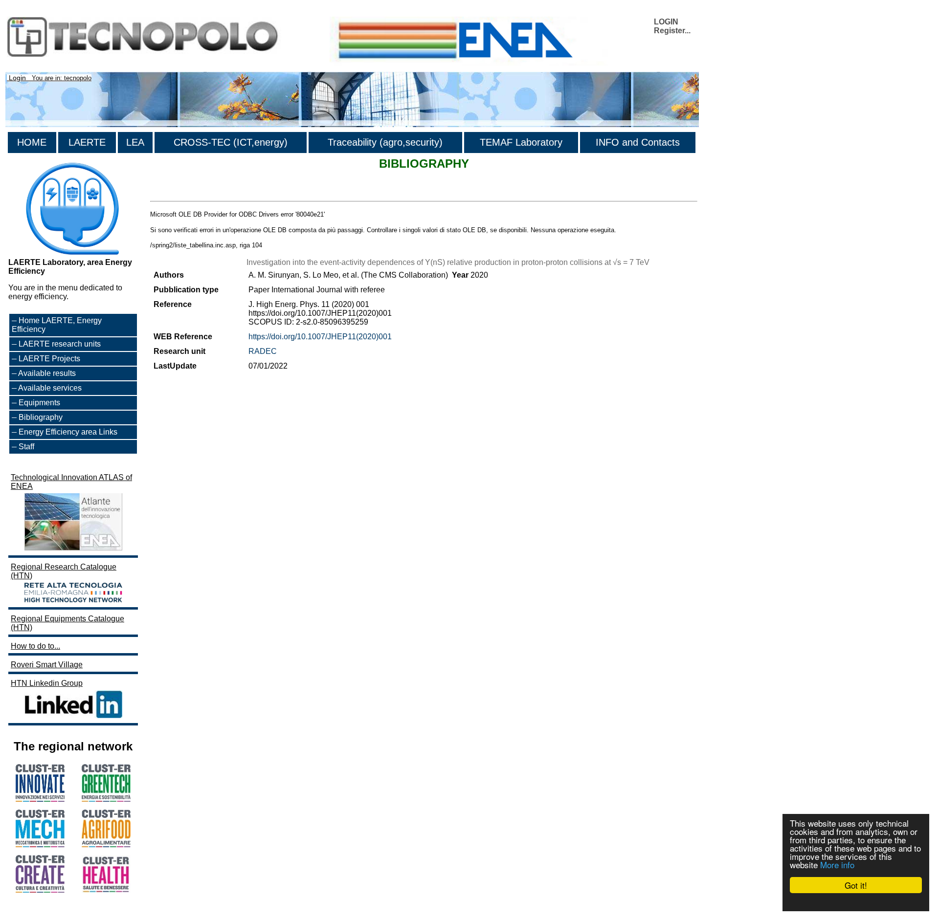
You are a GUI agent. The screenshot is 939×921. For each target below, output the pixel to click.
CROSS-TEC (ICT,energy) (231, 142)
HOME (31, 142)
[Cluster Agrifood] (106, 844)
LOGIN (666, 22)
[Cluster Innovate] (40, 799)
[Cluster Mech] (40, 844)
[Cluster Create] (40, 890)
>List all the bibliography (192, 192)
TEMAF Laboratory (521, 142)
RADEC (262, 351)
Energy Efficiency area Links (68, 432)
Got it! (856, 885)
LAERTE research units (60, 344)
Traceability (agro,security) (385, 142)
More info (837, 864)
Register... (672, 30)
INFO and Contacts (638, 142)
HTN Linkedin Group (47, 683)
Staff (26, 446)
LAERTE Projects (49, 358)
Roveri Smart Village (47, 664)
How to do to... (35, 646)
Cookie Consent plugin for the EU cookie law (855, 902)
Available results (47, 373)
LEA (135, 142)
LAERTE (87, 142)
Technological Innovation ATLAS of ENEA (71, 481)
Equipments (39, 402)
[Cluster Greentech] (106, 799)
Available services (50, 388)
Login (17, 78)
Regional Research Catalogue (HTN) (63, 571)
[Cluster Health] (106, 890)
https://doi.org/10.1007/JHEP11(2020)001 (320, 336)
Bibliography (41, 417)
